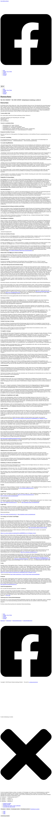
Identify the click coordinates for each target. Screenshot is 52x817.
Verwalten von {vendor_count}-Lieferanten (12, 805)
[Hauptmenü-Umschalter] (3, 86)
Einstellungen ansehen (15, 809)
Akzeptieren (3, 809)
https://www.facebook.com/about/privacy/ (29, 552)
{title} (4, 811)
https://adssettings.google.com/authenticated (9, 495)
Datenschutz (8, 620)
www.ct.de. (8, 595)
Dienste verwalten (6, 804)
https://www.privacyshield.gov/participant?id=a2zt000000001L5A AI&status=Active (30, 418)
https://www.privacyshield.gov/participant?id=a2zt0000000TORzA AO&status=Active (18, 572)
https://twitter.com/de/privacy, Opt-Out (18, 574)
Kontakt (4, 74)
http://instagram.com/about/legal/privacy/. (9, 584)
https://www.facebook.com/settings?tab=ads (39, 557)
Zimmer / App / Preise (7, 71)
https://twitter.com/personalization (33, 574)
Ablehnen (8, 809)
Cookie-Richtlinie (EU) (27, 620)
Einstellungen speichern (25, 809)
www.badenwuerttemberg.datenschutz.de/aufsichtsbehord (20, 250)
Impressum (3, 620)
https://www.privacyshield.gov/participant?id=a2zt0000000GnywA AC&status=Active (18, 533)
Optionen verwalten (7, 803)
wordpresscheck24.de (33, 682)
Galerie (4, 72)
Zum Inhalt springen (5, 1)
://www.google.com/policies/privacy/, (26, 488)
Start (4, 70)
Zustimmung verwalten (5, 815)
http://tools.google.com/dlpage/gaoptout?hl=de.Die (11, 438)
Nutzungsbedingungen (17, 620)
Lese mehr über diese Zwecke (9, 806)
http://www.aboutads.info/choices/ (43, 291)
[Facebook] (26, 68)
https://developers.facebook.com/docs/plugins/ (38, 527)
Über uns (5, 73)
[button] (26, 754)
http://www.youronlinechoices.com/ (13, 292)
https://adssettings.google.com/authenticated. (30, 502)
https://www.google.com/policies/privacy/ (26, 494)
